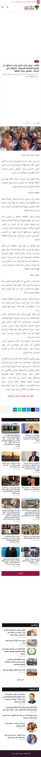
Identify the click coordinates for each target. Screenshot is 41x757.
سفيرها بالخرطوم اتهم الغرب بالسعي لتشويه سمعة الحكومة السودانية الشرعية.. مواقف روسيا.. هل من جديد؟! (11, 562)
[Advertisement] (20, 33)
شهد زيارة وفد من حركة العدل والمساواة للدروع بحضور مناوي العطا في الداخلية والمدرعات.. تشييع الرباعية (11, 490)
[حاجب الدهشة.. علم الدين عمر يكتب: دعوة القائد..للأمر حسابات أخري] (32, 739)
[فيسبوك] (37, 410)
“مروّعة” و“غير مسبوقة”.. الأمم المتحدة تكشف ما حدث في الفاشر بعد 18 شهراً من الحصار (31, 438)
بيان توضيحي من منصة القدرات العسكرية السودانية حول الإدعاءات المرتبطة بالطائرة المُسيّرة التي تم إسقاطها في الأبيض (30, 514)
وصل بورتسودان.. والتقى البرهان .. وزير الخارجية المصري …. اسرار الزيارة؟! (30, 561)
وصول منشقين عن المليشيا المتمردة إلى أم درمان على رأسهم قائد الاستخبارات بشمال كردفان (14, 632)
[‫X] (33, 410)
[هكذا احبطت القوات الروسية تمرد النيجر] (32, 672)
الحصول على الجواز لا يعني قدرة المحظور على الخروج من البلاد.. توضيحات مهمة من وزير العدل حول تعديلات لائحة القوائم (30, 467)
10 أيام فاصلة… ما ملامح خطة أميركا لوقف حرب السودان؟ (30, 488)
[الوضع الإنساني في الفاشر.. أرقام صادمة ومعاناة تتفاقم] (30, 529)
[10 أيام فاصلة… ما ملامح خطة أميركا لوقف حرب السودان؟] (30, 481)
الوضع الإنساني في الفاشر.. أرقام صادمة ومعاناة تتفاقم (31, 537)
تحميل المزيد (20, 680)
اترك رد (20, 573)
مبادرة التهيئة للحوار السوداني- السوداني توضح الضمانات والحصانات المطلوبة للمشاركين (15, 662)
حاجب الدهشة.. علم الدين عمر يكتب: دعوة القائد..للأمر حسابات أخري (14, 736)
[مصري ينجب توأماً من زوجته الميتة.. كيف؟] (32, 643)
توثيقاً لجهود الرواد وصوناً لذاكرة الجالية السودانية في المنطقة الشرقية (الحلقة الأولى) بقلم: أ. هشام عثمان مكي (19, 708)
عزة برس (35, 123)
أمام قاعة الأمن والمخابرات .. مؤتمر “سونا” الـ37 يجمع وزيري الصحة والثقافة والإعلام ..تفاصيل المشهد (11, 539)
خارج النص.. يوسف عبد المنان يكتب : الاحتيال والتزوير (14, 724)
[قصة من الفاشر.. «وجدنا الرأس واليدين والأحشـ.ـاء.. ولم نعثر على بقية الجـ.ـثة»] (11, 456)
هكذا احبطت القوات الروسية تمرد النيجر (13, 670)
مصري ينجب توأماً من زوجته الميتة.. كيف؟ (15, 641)
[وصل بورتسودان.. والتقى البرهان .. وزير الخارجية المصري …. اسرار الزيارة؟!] (30, 552)
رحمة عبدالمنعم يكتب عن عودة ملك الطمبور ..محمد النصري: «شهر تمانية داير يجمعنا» (20, 716)
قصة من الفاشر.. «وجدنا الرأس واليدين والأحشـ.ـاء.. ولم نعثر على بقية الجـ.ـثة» (11, 465)
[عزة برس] (32, 7)
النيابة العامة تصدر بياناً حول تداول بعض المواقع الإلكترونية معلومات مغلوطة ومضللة (13, 651)
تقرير (36, 61)
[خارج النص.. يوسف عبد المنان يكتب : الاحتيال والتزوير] (32, 727)
